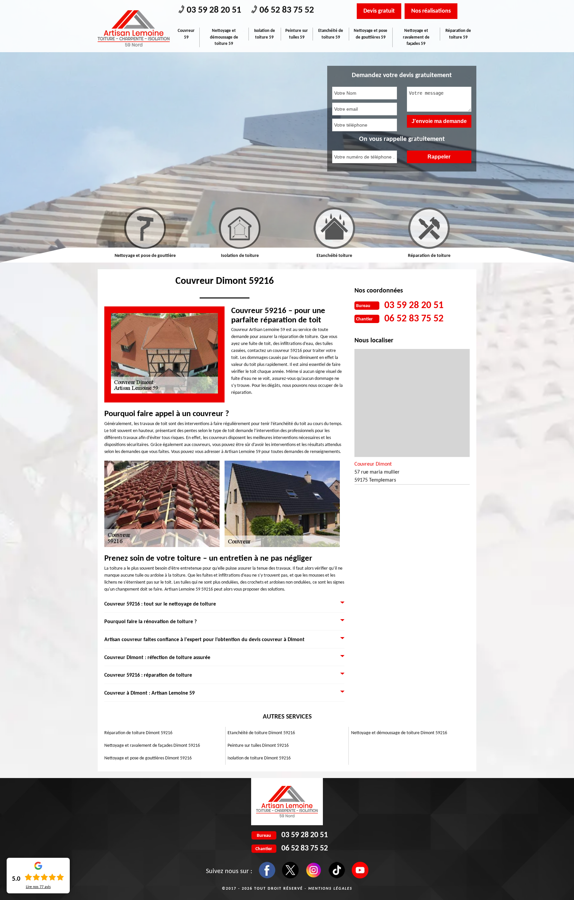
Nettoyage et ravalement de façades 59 (416, 37)
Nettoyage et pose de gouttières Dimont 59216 (148, 758)
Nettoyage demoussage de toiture (429, 255)
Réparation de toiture (334, 255)
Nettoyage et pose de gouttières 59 (370, 34)
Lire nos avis (38, 887)
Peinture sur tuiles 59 (296, 34)
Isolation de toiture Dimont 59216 (259, 758)
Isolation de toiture (145, 255)
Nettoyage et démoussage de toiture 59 (224, 37)
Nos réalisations (431, 11)
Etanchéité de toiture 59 (330, 34)
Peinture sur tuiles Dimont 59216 (258, 745)
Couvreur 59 (186, 34)
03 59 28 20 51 (214, 10)
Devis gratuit (379, 11)
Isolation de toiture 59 (264, 34)
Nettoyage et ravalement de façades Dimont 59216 (152, 745)
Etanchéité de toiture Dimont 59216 (261, 733)
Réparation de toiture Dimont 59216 (138, 733)
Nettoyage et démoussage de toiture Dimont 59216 (399, 733)
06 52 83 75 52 (286, 10)
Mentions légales (330, 889)
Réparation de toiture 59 (458, 34)
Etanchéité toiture (239, 255)
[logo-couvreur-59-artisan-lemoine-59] (134, 28)
